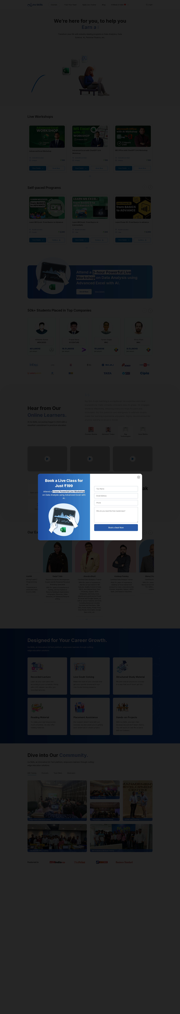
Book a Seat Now (116, 527)
